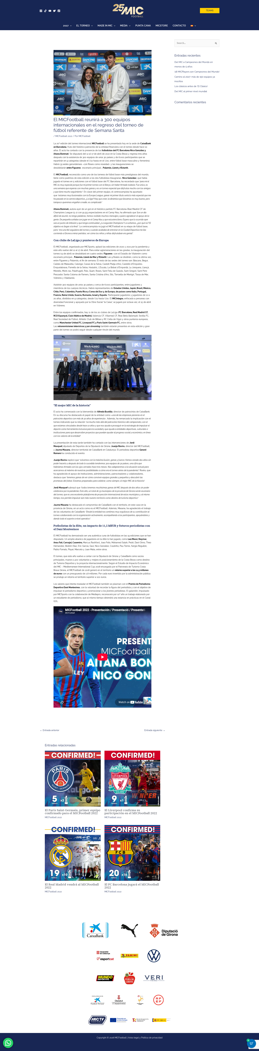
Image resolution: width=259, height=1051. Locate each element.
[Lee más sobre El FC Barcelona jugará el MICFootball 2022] (132, 853)
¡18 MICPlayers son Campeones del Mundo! (196, 71)
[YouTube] (50, 10)
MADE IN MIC (105, 25)
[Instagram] (41, 10)
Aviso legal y (134, 1037)
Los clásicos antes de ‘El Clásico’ (191, 86)
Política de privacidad (151, 1037)
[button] (209, 10)
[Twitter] (54, 10)
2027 (66, 25)
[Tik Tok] (45, 10)
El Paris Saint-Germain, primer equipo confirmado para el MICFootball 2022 (72, 811)
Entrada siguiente (154, 730)
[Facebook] (59, 10)
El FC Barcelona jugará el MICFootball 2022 (131, 886)
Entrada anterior (49, 730)
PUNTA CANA (143, 25)
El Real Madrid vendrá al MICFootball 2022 (72, 886)
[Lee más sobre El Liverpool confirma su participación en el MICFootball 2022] (132, 779)
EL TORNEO (83, 25)
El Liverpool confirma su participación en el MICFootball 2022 (130, 811)
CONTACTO (179, 25)
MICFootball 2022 (63, 136)
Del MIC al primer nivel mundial (190, 91)
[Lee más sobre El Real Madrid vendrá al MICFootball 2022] (73, 853)
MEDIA (124, 25)
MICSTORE (162, 25)
